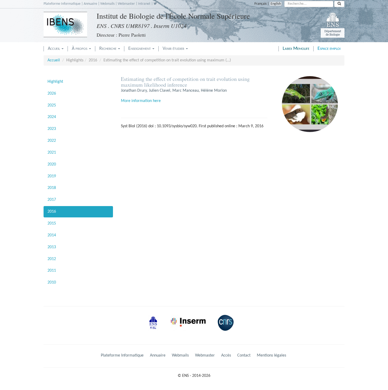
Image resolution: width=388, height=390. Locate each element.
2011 (52, 271)
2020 (52, 164)
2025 (52, 105)
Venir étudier (174, 48)
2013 (52, 247)
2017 (52, 200)
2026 (52, 93)
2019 (52, 176)
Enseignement (140, 48)
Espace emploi (329, 48)
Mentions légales (271, 355)
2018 (52, 188)
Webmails (107, 4)
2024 (52, 117)
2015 (52, 223)
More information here (141, 101)
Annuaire (90, 4)
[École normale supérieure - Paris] (155, 327)
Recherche (108, 48)
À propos (80, 48)
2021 (52, 152)
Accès (226, 355)
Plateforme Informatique (62, 4)
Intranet (144, 4)
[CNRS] (227, 327)
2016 (52, 211)
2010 (52, 282)
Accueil (54, 48)
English (276, 4)
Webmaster (126, 4)
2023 (52, 129)
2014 (52, 235)
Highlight (55, 82)
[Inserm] (190, 327)
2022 (52, 141)
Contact (243, 355)
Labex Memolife (296, 48)
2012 (52, 259)
